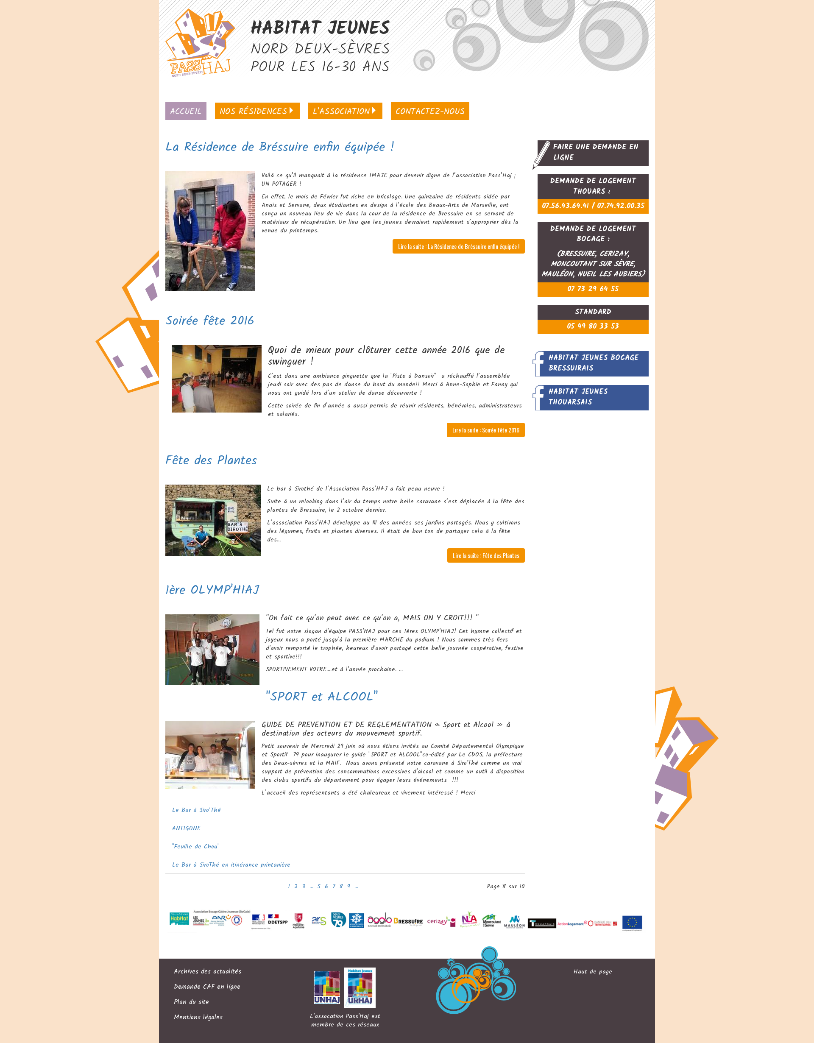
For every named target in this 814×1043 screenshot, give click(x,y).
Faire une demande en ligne (595, 152)
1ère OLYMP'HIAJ (212, 590)
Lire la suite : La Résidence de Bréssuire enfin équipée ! (458, 246)
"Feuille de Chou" (196, 846)
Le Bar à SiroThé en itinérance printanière (231, 865)
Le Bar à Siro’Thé (196, 810)
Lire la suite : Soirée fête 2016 (485, 429)
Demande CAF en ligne (207, 987)
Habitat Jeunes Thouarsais (578, 397)
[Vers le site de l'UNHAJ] (329, 987)
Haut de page (593, 971)
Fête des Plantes (211, 461)
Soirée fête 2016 (209, 321)
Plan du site (191, 1002)
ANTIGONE (186, 828)
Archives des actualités (207, 972)
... (311, 886)
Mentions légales (198, 1018)
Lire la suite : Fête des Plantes (486, 555)
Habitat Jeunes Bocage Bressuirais (593, 363)
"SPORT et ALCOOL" (322, 697)
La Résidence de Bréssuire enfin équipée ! (280, 147)
